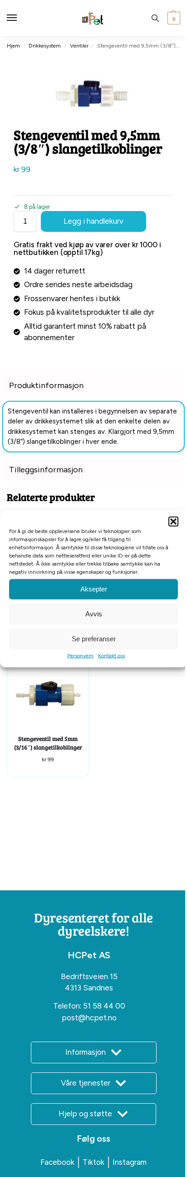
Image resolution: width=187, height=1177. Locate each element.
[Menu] (20, 18)
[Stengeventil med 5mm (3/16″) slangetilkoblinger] (48, 694)
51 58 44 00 (104, 1005)
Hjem (13, 46)
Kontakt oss (111, 655)
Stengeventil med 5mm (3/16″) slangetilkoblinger (48, 743)
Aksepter (93, 589)
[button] (173, 521)
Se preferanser (94, 639)
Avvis (93, 614)
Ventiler (79, 46)
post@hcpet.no (89, 1017)
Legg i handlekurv (93, 221)
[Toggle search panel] (155, 18)
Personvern (80, 655)
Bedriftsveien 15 (89, 976)
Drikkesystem (45, 46)
